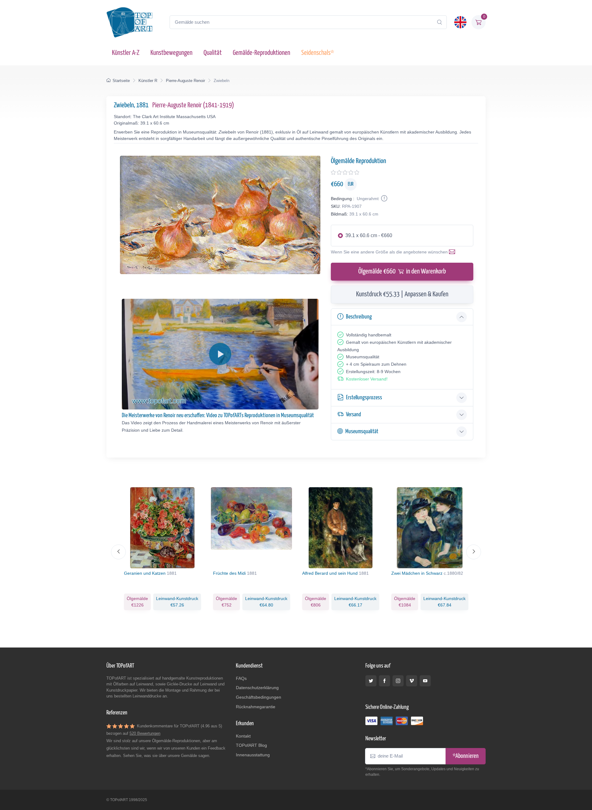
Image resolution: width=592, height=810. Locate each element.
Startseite (121, 80)
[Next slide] (473, 552)
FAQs (241, 678)
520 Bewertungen (145, 733)
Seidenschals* (317, 52)
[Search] (439, 22)
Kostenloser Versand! (367, 378)
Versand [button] (353, 414)
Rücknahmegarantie (255, 706)
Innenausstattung (253, 754)
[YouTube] (425, 680)
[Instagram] (398, 680)
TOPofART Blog (251, 745)
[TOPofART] (129, 22)
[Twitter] (370, 680)
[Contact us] (453, 251)
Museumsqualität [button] (361, 431)
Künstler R (147, 80)
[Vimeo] (411, 680)
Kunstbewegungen (171, 52)
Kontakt (243, 736)
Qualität (213, 52)
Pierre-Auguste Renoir (185, 80)
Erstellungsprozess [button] (364, 398)
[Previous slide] (118, 552)
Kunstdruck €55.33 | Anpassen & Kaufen (402, 294)
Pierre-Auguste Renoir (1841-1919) (193, 105)
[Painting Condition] (383, 198)
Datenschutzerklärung (257, 687)
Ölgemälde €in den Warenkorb (402, 271)
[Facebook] (384, 680)
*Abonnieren (466, 756)
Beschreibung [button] (359, 317)
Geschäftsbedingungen (258, 697)
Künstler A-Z (125, 52)
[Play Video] (220, 354)
